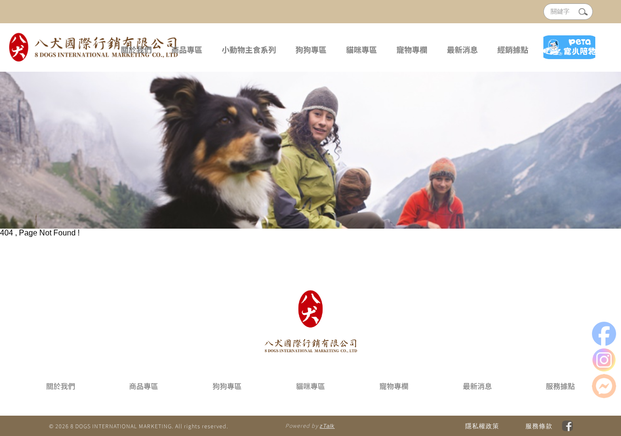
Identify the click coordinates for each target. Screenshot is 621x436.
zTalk (327, 426)
